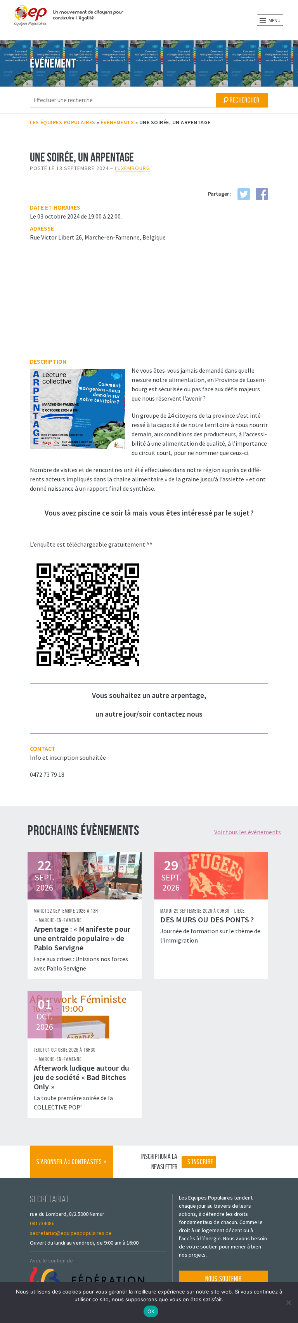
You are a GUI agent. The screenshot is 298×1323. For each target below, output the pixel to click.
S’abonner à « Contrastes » (71, 1168)
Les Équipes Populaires (62, 122)
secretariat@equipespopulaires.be (71, 1232)
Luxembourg (132, 168)
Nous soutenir (223, 1279)
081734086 (42, 1223)
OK (151, 1311)
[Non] (288, 1302)
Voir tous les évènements (247, 832)
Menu (274, 20)
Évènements (117, 122)
